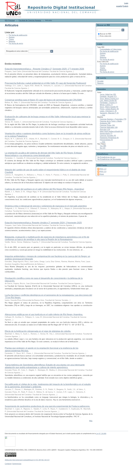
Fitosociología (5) (106, 140)
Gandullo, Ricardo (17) (108, 96)
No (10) (102, 148)
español (119, 6)
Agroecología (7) (106, 133)
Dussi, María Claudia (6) (109, 107)
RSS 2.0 (103, 172)
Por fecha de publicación (18, 35)
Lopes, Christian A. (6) (108, 111)
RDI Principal (10, 20)
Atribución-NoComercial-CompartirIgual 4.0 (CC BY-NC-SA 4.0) (27, 460)
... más (102, 115)
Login (126, 3)
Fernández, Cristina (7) (108, 103)
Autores (12, 37)
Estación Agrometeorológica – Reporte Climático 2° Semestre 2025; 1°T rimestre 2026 (44, 69)
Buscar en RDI (105, 34)
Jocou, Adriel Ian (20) (108, 94)
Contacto (8, 464)
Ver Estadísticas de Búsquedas (109, 159)
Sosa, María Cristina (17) (109, 99)
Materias (12, 41)
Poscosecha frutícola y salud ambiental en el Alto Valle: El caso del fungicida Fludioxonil (45, 83)
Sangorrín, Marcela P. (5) (109, 113)
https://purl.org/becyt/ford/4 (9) (111, 131)
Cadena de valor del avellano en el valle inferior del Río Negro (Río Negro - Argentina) (44, 189)
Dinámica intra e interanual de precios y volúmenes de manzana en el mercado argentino (46, 206)
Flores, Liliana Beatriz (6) (109, 109)
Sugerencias (16, 464)
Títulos (11, 39)
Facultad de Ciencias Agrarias (30, 20)
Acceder (100, 81)
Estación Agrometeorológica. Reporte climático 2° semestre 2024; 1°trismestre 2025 (43, 223)
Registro (100, 83)
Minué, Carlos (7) (106, 105)
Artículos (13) (105, 129)
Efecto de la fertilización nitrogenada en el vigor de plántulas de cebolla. (38, 331)
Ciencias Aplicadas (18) (109, 127)
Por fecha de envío (16, 43)
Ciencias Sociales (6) (108, 136)
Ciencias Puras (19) (107, 125)
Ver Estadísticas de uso (106, 157)
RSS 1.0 (103, 169)
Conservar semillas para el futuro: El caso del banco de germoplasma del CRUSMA (43, 100)
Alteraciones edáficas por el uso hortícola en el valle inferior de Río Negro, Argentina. (44, 314)
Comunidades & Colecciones (111, 49)
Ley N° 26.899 (101, 433)
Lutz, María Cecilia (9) (108, 101)
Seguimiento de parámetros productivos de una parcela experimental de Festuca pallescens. (47, 406)
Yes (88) (103, 146)
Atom (102, 174)
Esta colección (105, 36)
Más (90, 421)
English (125, 6)
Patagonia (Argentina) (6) (109, 138)
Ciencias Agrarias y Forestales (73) (113, 119)
